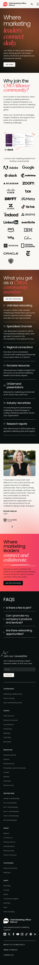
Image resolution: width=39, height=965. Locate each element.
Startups (6, 903)
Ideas (5, 894)
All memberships (10, 820)
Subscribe (8, 675)
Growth (6, 890)
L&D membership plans (12, 702)
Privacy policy (8, 850)
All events (7, 742)
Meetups (7, 733)
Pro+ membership (10, 807)
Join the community (13, 299)
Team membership (11, 816)
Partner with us (9, 842)
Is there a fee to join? (18, 608)
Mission (6, 833)
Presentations (9, 763)
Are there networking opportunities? (19, 632)
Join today (9, 64)
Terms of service (10, 855)
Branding (7, 886)
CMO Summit (8, 716)
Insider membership (11, 798)
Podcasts (7, 781)
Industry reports (9, 755)
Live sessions (8, 724)
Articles (6, 759)
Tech (5, 907)
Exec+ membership (11, 811)
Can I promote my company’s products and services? (19, 619)
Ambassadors (9, 846)
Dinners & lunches (10, 720)
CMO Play (7, 737)
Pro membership (10, 803)
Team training (8, 698)
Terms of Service (10, 950)
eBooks (6, 776)
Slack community (10, 868)
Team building (9, 911)
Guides (6, 772)
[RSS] (35, 934)
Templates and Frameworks (14, 768)
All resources (8, 785)
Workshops (7, 729)
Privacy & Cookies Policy (14, 944)
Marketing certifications (12, 694)
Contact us (7, 837)
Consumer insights (10, 898)
